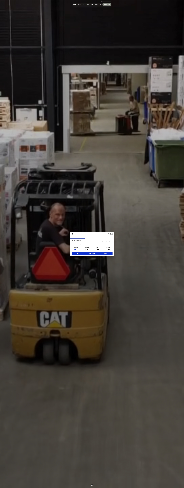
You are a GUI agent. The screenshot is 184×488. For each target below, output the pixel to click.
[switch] (86, 249)
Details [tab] (92, 237)
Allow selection (92, 253)
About (84, 4)
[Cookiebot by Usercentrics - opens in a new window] (108, 234)
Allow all (105, 253)
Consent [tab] (77, 237)
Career (92, 4)
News (88, 4)
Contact (96, 4)
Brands (79, 4)
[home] (74, 4)
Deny (78, 253)
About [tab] (106, 237)
